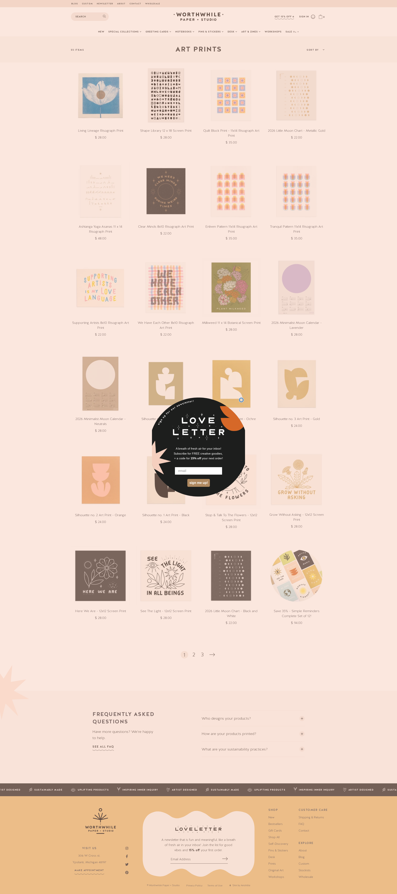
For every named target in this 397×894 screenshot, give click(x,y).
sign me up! (198, 483)
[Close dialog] (241, 400)
